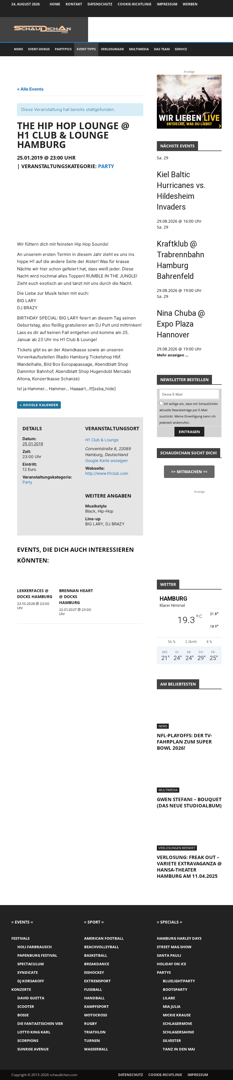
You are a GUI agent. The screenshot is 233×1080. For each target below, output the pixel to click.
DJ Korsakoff (30, 980)
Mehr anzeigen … (172, 355)
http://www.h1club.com (106, 473)
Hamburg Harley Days (179, 938)
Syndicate (27, 972)
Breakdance (96, 963)
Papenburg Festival (37, 955)
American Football (104, 938)
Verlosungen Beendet (177, 848)
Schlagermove (177, 1023)
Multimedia (139, 49)
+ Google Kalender (39, 405)
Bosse (23, 1015)
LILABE (169, 997)
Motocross (95, 1015)
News (18, 49)
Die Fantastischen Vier (40, 1023)
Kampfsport (96, 1006)
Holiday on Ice (171, 963)
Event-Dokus (39, 49)
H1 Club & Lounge (101, 439)
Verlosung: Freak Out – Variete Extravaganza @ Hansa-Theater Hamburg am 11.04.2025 (189, 866)
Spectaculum (30, 963)
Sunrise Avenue (33, 1049)
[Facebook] (189, 13)
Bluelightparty (179, 980)
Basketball (95, 955)
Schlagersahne (178, 1032)
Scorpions (27, 1040)
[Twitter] (208, 13)
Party (106, 166)
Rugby (90, 1023)
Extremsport (97, 980)
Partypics (63, 49)
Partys (164, 972)
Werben (190, 4)
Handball (94, 997)
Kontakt (74, 4)
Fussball (93, 989)
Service (181, 49)
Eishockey (94, 972)
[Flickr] (198, 13)
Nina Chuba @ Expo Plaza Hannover (181, 324)
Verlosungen (112, 49)
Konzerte (21, 989)
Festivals (20, 938)
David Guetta (30, 997)
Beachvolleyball (101, 946)
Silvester (172, 1040)
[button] (215, 49)
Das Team (162, 49)
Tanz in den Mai (179, 1049)
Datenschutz (100, 4)
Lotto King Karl (33, 1032)
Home (55, 4)
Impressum (167, 4)
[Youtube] (217, 13)
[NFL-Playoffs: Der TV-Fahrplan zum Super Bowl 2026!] (189, 713)
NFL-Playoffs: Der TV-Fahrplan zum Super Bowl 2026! (184, 741)
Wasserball (96, 1049)
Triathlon (95, 1032)
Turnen (92, 1040)
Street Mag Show (174, 946)
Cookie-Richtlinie (134, 4)
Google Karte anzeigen (106, 460)
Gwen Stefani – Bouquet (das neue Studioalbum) (189, 802)
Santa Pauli (169, 955)
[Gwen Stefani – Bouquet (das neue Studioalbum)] (189, 777)
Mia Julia (171, 1006)
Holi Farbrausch (34, 946)
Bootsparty (175, 989)
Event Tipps (86, 49)
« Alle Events (30, 89)
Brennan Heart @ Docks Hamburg (76, 596)
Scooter (25, 1006)
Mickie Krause (177, 1015)
